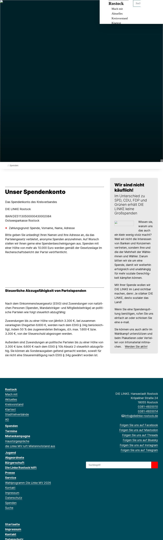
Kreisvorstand (120, 18)
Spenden (11, 426)
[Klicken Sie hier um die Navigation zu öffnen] (156, 6)
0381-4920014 (148, 411)
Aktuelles (117, 13)
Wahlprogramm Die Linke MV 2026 (28, 482)
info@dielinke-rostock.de (141, 416)
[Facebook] (6, 6)
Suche (9, 507)
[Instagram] (27, 6)
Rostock (11, 389)
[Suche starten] (154, 465)
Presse (10, 472)
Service (10, 477)
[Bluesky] (22, 6)
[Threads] (17, 6)
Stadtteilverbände (17, 414)
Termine (11, 431)
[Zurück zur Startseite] (6, 165)
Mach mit (11, 394)
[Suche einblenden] (147, 6)
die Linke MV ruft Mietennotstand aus (30, 446)
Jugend (10, 452)
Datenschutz (13, 497)
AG (7, 419)
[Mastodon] (12, 6)
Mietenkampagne (17, 436)
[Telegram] (33, 6)
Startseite (12, 524)
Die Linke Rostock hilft (21, 467)
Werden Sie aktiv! (136, 346)
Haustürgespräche (17, 441)
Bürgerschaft (14, 462)
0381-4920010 (148, 406)
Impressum (12, 492)
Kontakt (10, 487)
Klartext (116, 23)
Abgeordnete (14, 457)
